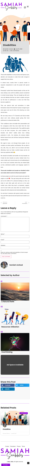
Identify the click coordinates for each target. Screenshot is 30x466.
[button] (28, 6)
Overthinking (6, 352)
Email (2, 239)
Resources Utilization (10, 327)
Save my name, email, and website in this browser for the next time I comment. (14, 253)
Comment (4, 216)
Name (3, 234)
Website (3, 245)
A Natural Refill (7, 301)
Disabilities (9, 45)
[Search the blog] (25, 7)
